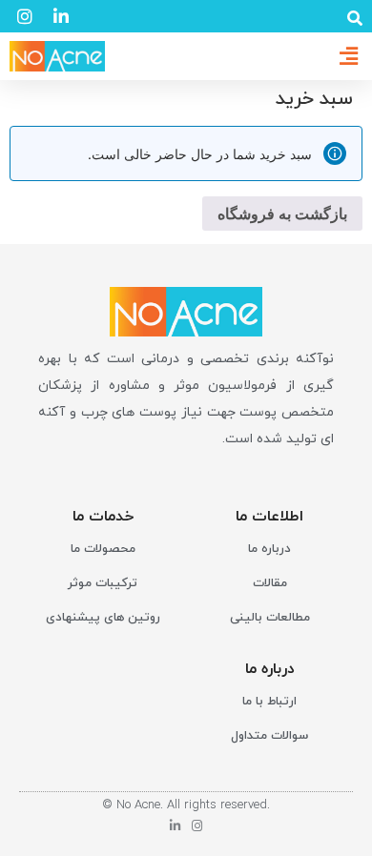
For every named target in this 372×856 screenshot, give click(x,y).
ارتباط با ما (269, 701)
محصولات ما (103, 549)
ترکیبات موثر (102, 583)
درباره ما (269, 549)
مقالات (270, 583)
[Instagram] (197, 826)
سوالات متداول (269, 735)
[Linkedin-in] (175, 826)
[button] (354, 18)
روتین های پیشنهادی (103, 617)
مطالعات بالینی (270, 617)
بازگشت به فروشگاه (282, 213)
